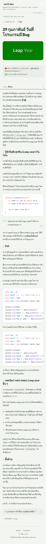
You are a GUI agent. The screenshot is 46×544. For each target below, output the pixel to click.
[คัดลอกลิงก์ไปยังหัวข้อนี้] (3, 151)
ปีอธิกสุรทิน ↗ (10, 135)
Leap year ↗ (22, 135)
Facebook (26, 531)
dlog (5, 17)
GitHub (18, 531)
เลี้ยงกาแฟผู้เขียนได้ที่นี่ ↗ (27, 512)
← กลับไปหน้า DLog (10, 519)
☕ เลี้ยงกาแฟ (23, 534)
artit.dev (10, 4)
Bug (20, 22)
